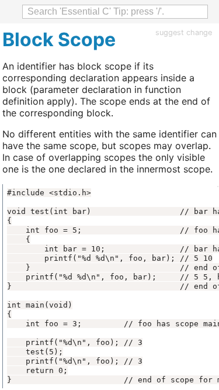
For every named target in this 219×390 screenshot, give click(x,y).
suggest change (183, 32)
